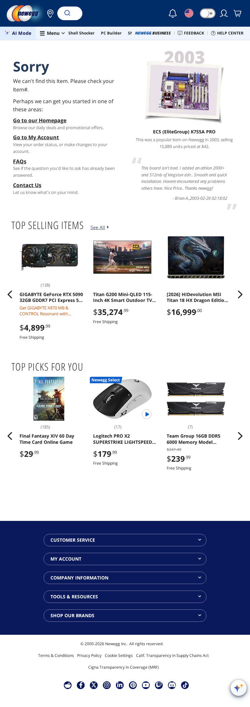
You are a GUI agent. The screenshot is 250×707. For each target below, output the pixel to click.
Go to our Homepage (39, 120)
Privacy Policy (89, 655)
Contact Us (27, 185)
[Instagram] (106, 685)
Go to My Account (36, 137)
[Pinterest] (133, 685)
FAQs (19, 161)
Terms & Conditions (56, 655)
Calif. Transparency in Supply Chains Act (172, 655)
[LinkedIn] (119, 685)
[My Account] (224, 13)
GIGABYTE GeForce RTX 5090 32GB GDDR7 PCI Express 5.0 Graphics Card (51, 297)
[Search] (67, 13)
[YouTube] (146, 685)
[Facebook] (81, 685)
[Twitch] (159, 685)
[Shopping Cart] (237, 13)
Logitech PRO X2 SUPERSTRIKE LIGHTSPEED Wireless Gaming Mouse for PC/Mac (124, 439)
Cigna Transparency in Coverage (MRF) (123, 667)
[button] (48, 13)
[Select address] (48, 13)
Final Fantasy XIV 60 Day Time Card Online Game (47, 439)
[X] (94, 685)
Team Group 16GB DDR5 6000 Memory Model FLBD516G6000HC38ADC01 (196, 439)
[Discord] (172, 685)
